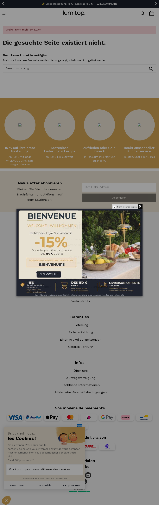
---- (22, 271)
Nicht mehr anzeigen (127, 207)
